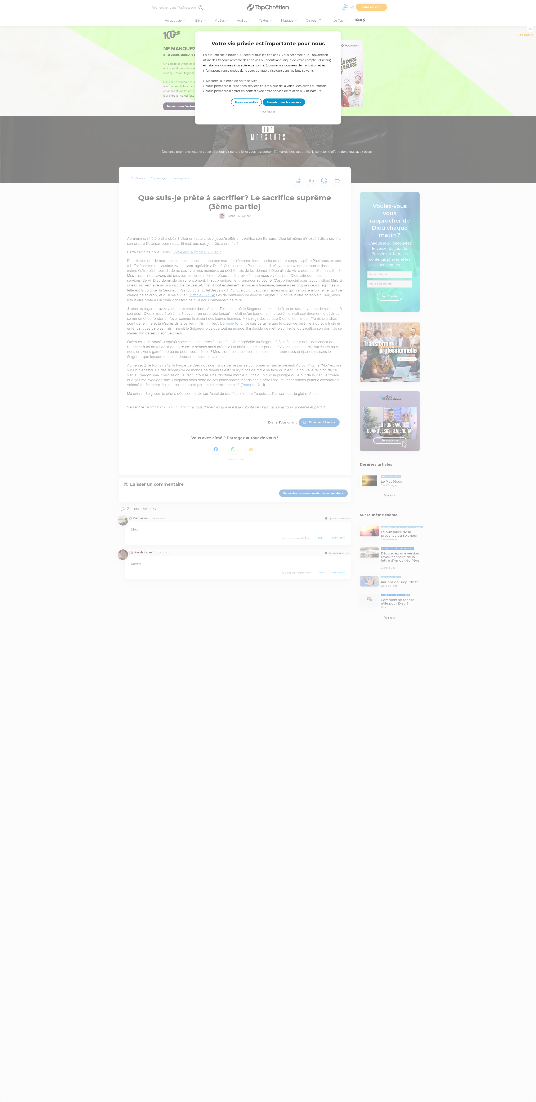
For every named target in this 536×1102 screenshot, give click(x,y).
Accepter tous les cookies (284, 102)
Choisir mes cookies (246, 102)
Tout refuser (268, 111)
